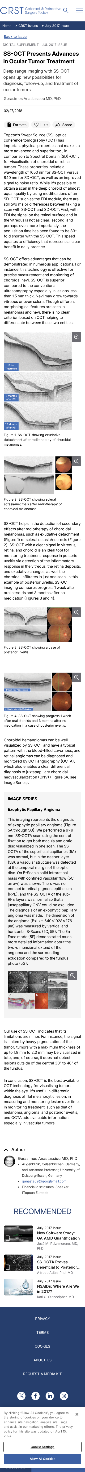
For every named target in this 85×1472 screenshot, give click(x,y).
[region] (42, 1437)
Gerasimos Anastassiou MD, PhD (47, 1158)
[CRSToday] (31, 11)
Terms (42, 1332)
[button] (14, 1150)
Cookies (42, 1346)
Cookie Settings (43, 1447)
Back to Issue (15, 36)
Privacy (42, 1318)
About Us (43, 1360)
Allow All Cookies (42, 1459)
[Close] (77, 1414)
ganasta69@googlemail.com (44, 1181)
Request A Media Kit (42, 1374)
